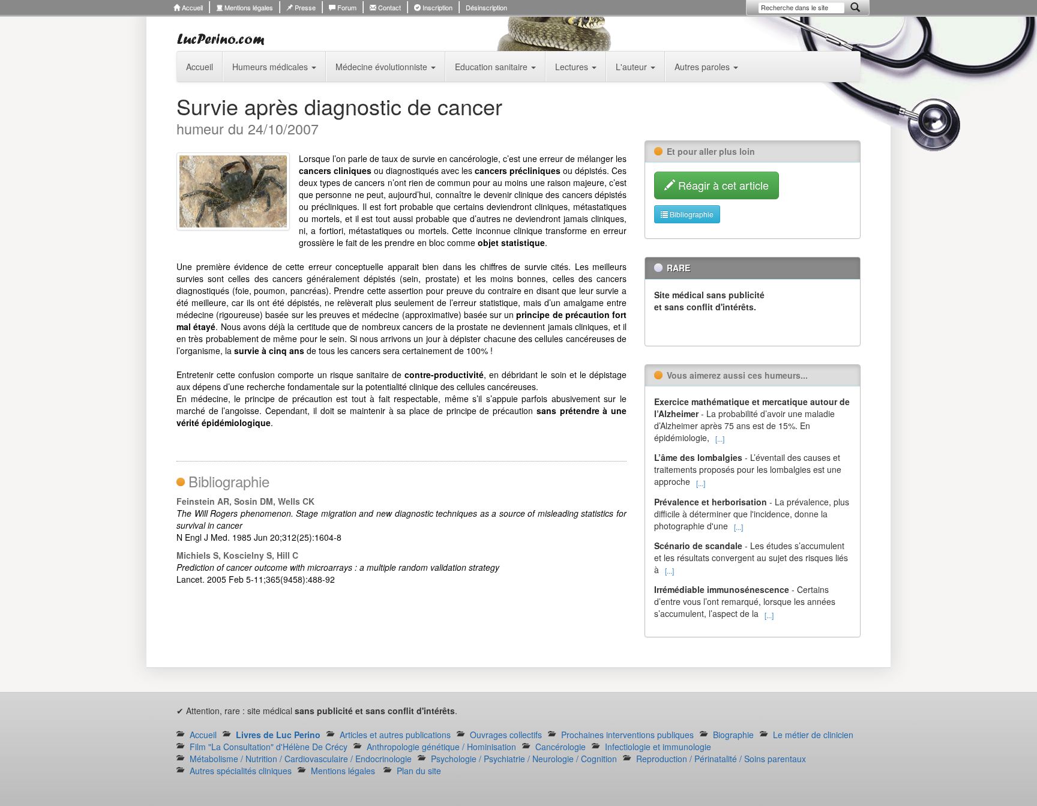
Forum (345, 7)
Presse (304, 7)
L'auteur (632, 67)
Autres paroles (703, 67)
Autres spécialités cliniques (241, 771)
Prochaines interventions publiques (627, 735)
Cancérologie (560, 747)
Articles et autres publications (395, 735)
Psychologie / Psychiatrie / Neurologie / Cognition (524, 759)
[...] (719, 438)
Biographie (733, 735)
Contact (388, 7)
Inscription (436, 7)
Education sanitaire (492, 67)
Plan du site (419, 771)
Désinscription (486, 7)
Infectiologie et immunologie (658, 747)
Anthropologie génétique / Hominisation (441, 747)
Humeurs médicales (271, 67)
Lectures (573, 67)
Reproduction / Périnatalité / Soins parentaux (721, 759)
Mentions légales (248, 7)
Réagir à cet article (722, 185)
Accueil (191, 7)
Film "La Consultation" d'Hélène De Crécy (268, 747)
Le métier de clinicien (813, 735)
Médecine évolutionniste (382, 67)
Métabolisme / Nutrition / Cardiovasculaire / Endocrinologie (301, 759)
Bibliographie (691, 214)
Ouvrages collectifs (506, 735)
